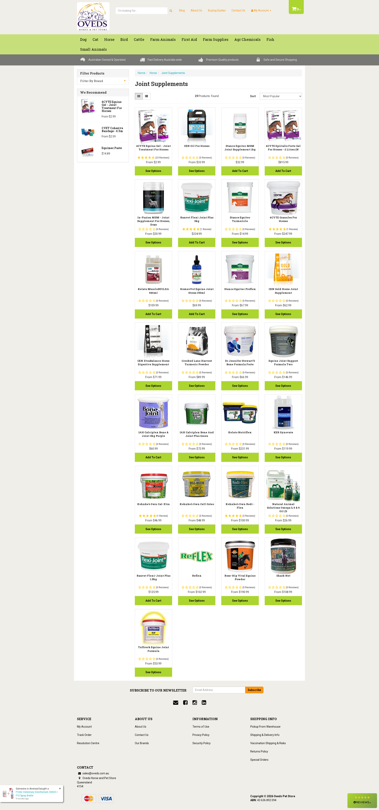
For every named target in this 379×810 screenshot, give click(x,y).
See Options (153, 170)
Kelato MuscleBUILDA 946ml (153, 290)
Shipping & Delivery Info (265, 734)
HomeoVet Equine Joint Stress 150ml (197, 290)
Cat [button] (95, 39)
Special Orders (259, 759)
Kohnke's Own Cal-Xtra (153, 504)
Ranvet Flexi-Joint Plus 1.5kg (153, 577)
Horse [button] (109, 39)
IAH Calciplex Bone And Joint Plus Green (197, 434)
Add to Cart (240, 170)
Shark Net (283, 575)
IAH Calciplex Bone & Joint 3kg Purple (153, 434)
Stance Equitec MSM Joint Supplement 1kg (240, 147)
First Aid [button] (189, 39)
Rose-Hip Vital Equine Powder (240, 577)
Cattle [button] (139, 39)
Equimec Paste (112, 148)
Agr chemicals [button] (247, 39)
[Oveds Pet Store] (93, 15)
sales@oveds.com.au (95, 773)
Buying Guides (217, 10)
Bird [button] (124, 39)
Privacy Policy (200, 734)
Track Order (84, 734)
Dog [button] (83, 39)
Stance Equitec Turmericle (240, 219)
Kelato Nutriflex (240, 432)
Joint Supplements (173, 73)
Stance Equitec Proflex (240, 289)
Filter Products (92, 73)
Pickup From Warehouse (265, 726)
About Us (196, 10)
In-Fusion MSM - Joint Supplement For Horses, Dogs (153, 221)
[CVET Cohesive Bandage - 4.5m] (88, 132)
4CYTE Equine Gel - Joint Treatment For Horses (112, 106)
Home (141, 73)
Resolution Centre (88, 743)
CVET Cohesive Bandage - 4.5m (112, 129)
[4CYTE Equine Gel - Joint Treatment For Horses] (88, 105)
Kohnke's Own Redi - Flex (240, 505)
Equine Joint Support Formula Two (283, 362)
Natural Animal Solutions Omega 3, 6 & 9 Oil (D (283, 507)
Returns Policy (259, 751)
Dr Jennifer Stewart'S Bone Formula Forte (240, 362)
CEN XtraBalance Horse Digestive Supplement (153, 362)
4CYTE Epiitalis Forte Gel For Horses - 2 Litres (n (283, 147)
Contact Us (238, 10)
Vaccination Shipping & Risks (268, 743)
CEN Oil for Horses (196, 146)
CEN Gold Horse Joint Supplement (283, 290)
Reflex (197, 575)
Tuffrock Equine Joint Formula (153, 648)
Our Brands (142, 743)
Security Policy (201, 743)
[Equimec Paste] (88, 152)
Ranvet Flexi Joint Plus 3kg (196, 219)
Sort (253, 96)
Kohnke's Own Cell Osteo (197, 504)
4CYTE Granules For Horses (283, 219)
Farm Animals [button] (163, 39)
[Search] (170, 10)
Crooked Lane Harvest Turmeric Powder (197, 362)
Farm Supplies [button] (215, 39)
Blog (182, 10)
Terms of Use (200, 726)
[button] (362, 800)
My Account (84, 726)
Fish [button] (270, 39)
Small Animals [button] (93, 49)
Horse (153, 73)
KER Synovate (283, 432)
